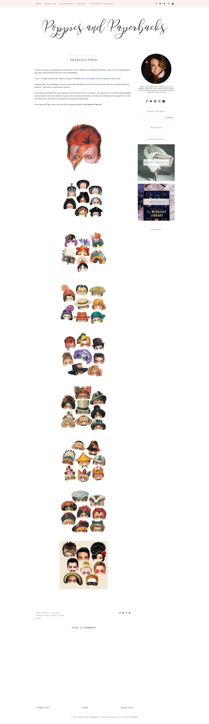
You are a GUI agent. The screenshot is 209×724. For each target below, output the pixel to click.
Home (39, 4)
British (46, 613)
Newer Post (43, 707)
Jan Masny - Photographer (156, 162)
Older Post (127, 707)
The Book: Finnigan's (102, 4)
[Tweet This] (123, 613)
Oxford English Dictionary (93, 78)
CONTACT (81, 4)
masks (54, 615)
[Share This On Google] (130, 613)
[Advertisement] (84, 693)
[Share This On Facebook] (120, 613)
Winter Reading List (156, 202)
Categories (67, 4)
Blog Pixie (113, 717)
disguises (55, 613)
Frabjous (37, 78)
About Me (50, 4)
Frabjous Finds (43, 615)
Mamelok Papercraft (94, 104)
